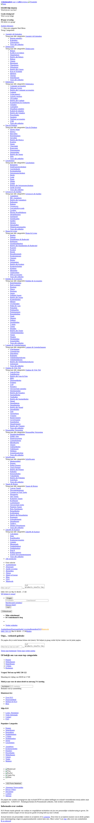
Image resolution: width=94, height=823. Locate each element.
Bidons (12, 59)
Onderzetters (14, 273)
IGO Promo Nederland (13, 783)
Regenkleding (15, 314)
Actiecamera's (15, 94)
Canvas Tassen (15, 488)
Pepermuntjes (15, 150)
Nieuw (8, 573)
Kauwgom (14, 148)
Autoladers (14, 107)
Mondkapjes (14, 443)
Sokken (13, 320)
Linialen (13, 542)
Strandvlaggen (15, 424)
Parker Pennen (15, 465)
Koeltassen (14, 501)
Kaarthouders (15, 538)
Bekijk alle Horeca (17, 140)
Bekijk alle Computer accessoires (22, 90)
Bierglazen (14, 63)
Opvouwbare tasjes (17, 505)
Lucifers (13, 210)
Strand (12, 401)
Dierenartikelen (15, 380)
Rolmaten (13, 355)
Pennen (12, 463)
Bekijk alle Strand (16, 407)
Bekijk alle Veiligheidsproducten (22, 362)
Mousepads (14, 544)
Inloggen (9, 598)
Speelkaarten (14, 219)
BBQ (12, 378)
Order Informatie (12, 715)
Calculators (14, 534)
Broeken (13, 287)
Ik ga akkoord (6, 821)
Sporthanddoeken (16, 244)
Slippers (13, 318)
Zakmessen (14, 364)
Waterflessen (14, 78)
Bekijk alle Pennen (17, 470)
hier (65, 819)
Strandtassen (14, 521)
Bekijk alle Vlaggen (17, 426)
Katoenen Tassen (16, 499)
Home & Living (11, 231)
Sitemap (8, 796)
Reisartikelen (14, 511)
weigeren (46, 817)
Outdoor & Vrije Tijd (13, 368)
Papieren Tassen (16, 507)
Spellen (12, 221)
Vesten (12, 335)
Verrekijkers (14, 414)
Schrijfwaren (10, 457)
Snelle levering (15, 188)
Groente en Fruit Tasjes (18, 492)
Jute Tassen (14, 496)
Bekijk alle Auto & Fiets (19, 376)
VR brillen (14, 98)
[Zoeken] (23, 588)
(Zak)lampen (14, 349)
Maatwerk (9, 581)
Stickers (13, 223)
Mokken (13, 74)
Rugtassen (14, 517)
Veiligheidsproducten (17, 358)
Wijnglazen (14, 67)
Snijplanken (14, 262)
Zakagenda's (14, 42)
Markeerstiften (15, 461)
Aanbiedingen (11, 565)
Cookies (8, 794)
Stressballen (14, 225)
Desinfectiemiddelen (17, 434)
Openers (13, 258)
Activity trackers (16, 96)
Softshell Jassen (15, 295)
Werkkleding (14, 339)
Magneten (13, 270)
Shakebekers (14, 55)
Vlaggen (13, 416)
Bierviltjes (13, 134)
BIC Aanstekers (16, 198)
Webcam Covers (16, 88)
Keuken (13, 250)
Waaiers (13, 337)
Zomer (12, 183)
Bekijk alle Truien (16, 331)
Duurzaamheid (11, 700)
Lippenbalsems (15, 441)
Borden (12, 235)
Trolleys (13, 523)
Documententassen (17, 490)
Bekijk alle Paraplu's (17, 393)
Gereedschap (14, 351)
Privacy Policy (11, 790)
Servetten (13, 138)
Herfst (12, 175)
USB (12, 121)
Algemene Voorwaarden (14, 787)
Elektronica (10, 82)
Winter (12, 181)
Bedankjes (14, 165)
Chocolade (14, 146)
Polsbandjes (14, 310)
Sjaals (12, 316)
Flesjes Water (15, 130)
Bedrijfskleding (15, 283)
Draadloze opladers (17, 109)
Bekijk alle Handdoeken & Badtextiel (23, 246)
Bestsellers (10, 571)
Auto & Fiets (14, 372)
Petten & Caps (15, 306)
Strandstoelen (15, 405)
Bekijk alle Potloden (17, 478)
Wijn (12, 156)
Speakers (13, 117)
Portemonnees (15, 312)
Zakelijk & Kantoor (13, 530)
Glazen (12, 61)
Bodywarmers (15, 285)
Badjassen (13, 241)
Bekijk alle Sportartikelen (19, 399)
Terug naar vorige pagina (26, 651)
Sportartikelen (15, 395)
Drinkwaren (10, 47)
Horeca (12, 132)
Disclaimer (9, 792)
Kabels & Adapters (17, 111)
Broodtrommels (15, 254)
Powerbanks (14, 115)
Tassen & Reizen (12, 484)
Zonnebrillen (14, 341)
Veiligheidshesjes (16, 360)
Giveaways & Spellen (13, 192)
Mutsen (12, 302)
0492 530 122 (6, 631)
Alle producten (11, 559)
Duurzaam (10, 567)
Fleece (12, 289)
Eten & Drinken (11, 125)
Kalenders (13, 40)
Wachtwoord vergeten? (14, 603)
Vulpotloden (14, 476)
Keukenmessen (15, 256)
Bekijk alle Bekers (16, 57)
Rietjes (12, 260)
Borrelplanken (15, 136)
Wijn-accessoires (16, 275)
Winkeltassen (10, 755)
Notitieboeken (15, 548)
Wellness (13, 451)
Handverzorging (16, 438)
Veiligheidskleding (17, 333)
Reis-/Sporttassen (16, 509)
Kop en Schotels (16, 71)
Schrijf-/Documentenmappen (20, 555)
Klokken (13, 268)
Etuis (12, 536)
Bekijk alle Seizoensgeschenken (21, 185)
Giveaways (14, 206)
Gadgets (13, 92)
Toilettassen (14, 449)
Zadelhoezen (14, 374)
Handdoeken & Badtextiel (19, 239)
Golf (11, 385)
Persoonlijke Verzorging (14, 430)
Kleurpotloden (15, 474)
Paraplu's (13, 387)
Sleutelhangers (15, 215)
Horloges (13, 291)
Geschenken (10, 161)
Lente (12, 177)
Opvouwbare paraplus (18, 389)
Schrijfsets (14, 480)
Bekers (12, 51)
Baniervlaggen (15, 418)
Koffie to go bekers (17, 53)
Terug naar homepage (9, 651)
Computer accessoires (18, 86)
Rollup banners (15, 552)
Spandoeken (14, 422)
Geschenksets (15, 169)
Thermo (13, 76)
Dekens (13, 237)
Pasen (12, 179)
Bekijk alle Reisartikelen (19, 515)
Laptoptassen (15, 503)
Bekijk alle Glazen (17, 69)
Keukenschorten (16, 266)
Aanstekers (14, 196)
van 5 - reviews (14, 2)
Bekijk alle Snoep (16, 154)
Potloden (13, 472)
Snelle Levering (11, 569)
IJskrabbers (14, 353)
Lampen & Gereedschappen (16, 345)
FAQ (8, 579)
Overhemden (14, 304)
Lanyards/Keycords (17, 208)
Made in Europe (12, 575)
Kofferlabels (14, 513)
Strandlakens (14, 403)
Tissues (12, 445)
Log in (8, 607)
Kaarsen (13, 248)
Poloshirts (13, 308)
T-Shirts (8, 736)
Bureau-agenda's (16, 38)
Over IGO (9, 697)
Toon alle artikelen (17, 44)
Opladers (13, 105)
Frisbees (13, 382)
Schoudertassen (15, 519)
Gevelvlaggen (15, 420)
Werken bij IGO (11, 702)
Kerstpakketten (15, 171)
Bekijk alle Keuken (17, 264)
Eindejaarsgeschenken (18, 167)
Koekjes (13, 142)
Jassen (12, 293)
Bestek (12, 252)
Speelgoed (14, 217)
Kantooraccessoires (17, 540)
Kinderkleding (15, 300)
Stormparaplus (15, 391)
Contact (8, 717)
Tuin (11, 411)
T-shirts (12, 324)
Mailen (29, 631)
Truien (12, 326)
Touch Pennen (15, 467)
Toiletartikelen (15, 447)
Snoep (12, 144)
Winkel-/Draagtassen (17, 526)
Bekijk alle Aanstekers (18, 200)
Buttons (13, 204)
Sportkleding (14, 322)
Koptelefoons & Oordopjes (20, 103)
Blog (8, 577)
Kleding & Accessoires (14, 279)
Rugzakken (10, 732)
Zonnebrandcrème (16, 453)
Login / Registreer (12, 713)
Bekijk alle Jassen (16, 297)
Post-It (12, 550)
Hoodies (13, 329)
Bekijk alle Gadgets (17, 100)
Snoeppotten (14, 152)
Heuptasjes (14, 494)
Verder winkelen (11, 625)
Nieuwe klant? (11, 605)
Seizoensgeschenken (17, 173)
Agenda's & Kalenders (14, 34)
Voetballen (14, 397)
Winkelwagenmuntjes (18, 227)
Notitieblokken (15, 546)
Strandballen (14, 409)
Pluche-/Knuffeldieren (18, 212)
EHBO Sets (14, 436)
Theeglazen (14, 65)
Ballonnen (14, 202)
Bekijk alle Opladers (17, 113)
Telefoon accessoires (17, 119)
